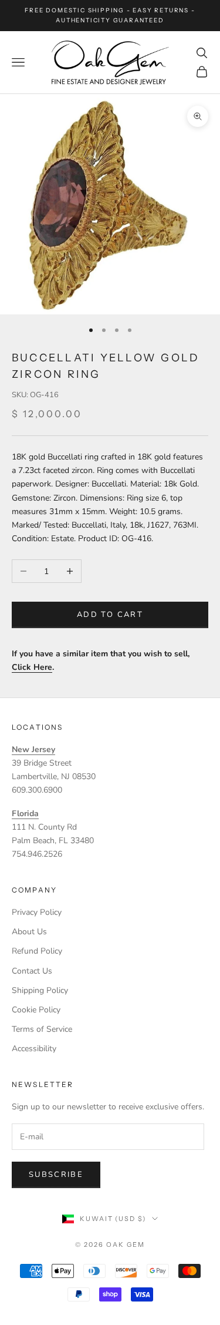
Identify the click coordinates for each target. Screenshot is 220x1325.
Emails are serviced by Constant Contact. (81, 734)
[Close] (202, 533)
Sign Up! (110, 767)
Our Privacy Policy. (169, 734)
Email (34, 630)
